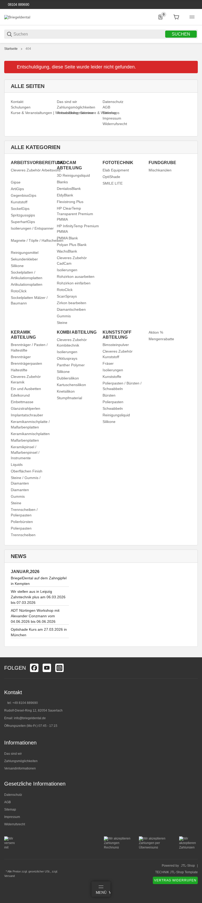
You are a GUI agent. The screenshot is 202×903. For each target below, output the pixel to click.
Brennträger (21, 357)
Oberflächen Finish (26, 471)
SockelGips (20, 208)
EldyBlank (65, 195)
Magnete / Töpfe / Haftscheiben (37, 240)
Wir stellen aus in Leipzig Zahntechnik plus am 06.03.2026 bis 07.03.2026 (38, 597)
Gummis (64, 316)
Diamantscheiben (71, 309)
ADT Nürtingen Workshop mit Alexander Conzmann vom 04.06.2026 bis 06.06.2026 (35, 616)
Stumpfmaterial (69, 398)
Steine (62, 322)
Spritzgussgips (23, 215)
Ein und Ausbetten (26, 389)
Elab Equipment (116, 170)
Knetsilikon (66, 391)
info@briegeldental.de (30, 718)
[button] (193, 655)
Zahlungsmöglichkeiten (21, 761)
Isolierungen (67, 270)
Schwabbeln (113, 408)
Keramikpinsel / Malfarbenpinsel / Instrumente (25, 452)
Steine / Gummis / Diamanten (26, 480)
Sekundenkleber (24, 259)
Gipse (16, 182)
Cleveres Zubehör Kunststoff (118, 354)
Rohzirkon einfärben (73, 283)
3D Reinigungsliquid (73, 175)
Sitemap (10, 809)
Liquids (17, 464)
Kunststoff (19, 202)
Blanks (62, 182)
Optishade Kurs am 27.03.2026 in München (39, 632)
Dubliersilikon (68, 378)
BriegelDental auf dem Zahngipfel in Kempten (39, 581)
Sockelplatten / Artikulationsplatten (26, 275)
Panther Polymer (71, 365)
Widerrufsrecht (14, 824)
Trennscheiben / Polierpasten (24, 512)
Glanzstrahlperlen (25, 408)
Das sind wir (13, 754)
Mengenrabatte (161, 339)
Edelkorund (20, 395)
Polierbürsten (22, 522)
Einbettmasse (22, 402)
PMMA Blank (67, 238)
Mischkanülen (160, 170)
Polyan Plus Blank (72, 245)
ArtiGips (17, 189)
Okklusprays (67, 358)
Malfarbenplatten (25, 440)
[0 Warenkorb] (176, 17)
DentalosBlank (69, 188)
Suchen (181, 34)
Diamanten (20, 490)
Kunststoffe (112, 376)
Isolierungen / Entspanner (32, 228)
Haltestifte (19, 370)
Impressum (12, 817)
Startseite (11, 48)
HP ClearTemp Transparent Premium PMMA (75, 213)
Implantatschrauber (27, 415)
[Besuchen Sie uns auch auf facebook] (34, 668)
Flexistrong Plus (70, 202)
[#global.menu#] (192, 17)
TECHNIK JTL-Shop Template (176, 872)
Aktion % (156, 332)
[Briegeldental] (17, 17)
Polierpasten (21, 528)
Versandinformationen (20, 768)
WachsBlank (67, 251)
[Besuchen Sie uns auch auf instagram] (59, 668)
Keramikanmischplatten (30, 434)
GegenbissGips (23, 195)
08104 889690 (18, 5)
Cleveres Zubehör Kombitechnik (72, 342)
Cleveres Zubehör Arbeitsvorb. (36, 170)
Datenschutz (13, 795)
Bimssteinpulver (116, 345)
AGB (7, 802)
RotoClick (19, 291)
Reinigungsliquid (116, 415)
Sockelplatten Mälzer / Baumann (29, 300)
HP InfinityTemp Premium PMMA (78, 229)
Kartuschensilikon (71, 385)
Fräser (108, 363)
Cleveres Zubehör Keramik (26, 379)
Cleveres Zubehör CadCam (72, 260)
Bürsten (109, 395)
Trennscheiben (23, 535)
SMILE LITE (113, 183)
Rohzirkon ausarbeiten (75, 276)
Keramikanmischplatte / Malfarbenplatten (30, 424)
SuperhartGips (23, 222)
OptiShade (111, 177)
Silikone (17, 266)
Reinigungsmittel (24, 252)
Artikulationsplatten (26, 284)
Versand (9, 875)
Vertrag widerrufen (175, 880)
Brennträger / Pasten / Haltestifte (29, 347)
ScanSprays (67, 296)
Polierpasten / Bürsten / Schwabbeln (122, 386)
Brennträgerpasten (26, 363)
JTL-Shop (188, 865)
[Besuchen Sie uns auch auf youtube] (47, 668)
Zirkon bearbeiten (71, 303)
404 (28, 48)
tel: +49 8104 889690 (22, 703)
